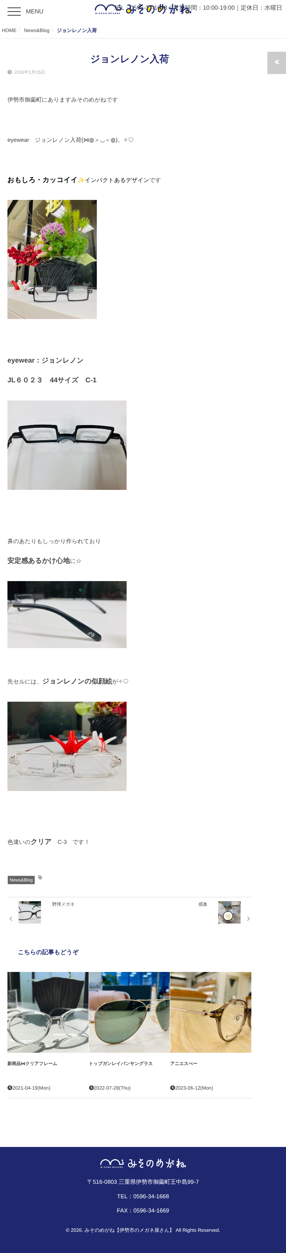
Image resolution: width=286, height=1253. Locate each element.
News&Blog (21, 880)
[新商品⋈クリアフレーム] (48, 1012)
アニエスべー (183, 1063)
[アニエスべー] (210, 1012)
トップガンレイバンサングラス (121, 1063)
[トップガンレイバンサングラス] (129, 1012)
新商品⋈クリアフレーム (32, 1063)
